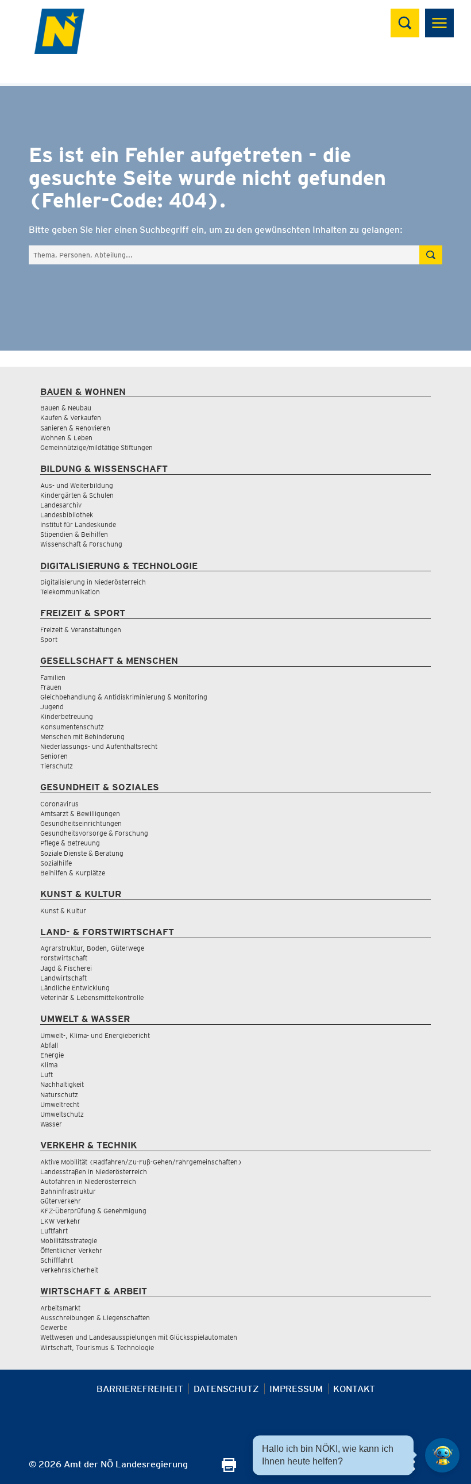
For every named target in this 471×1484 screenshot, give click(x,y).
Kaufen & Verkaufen (70, 417)
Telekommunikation (70, 591)
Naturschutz (59, 1094)
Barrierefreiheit (139, 1388)
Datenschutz (226, 1388)
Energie (52, 1055)
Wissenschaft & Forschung (81, 544)
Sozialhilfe (56, 863)
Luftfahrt (54, 1231)
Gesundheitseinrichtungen (81, 823)
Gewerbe (53, 1327)
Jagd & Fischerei (66, 968)
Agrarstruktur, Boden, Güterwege (92, 948)
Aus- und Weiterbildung (76, 485)
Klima (48, 1064)
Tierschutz (56, 766)
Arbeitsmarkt (60, 1308)
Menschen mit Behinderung (82, 736)
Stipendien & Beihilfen (74, 534)
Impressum (296, 1388)
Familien (52, 677)
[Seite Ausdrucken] (229, 1468)
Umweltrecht (59, 1104)
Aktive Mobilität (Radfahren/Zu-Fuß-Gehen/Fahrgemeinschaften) (141, 1162)
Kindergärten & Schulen (77, 495)
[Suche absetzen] (430, 254)
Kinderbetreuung (66, 716)
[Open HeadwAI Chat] (442, 1455)
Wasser (51, 1124)
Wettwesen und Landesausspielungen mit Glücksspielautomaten (138, 1337)
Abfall (49, 1045)
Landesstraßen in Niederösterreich (93, 1171)
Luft (46, 1074)
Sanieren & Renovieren (75, 428)
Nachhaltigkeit (62, 1084)
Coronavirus (59, 803)
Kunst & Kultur (63, 910)
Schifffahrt (56, 1260)
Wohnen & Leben (66, 437)
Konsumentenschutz (72, 726)
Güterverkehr (60, 1201)
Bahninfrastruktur (68, 1191)
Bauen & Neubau (65, 407)
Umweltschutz (62, 1114)
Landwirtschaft (63, 978)
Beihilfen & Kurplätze (72, 872)
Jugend (52, 706)
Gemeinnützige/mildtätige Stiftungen (96, 447)
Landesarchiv (61, 505)
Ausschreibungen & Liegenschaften (95, 1317)
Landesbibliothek (66, 514)
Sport (48, 639)
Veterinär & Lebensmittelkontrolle (92, 997)
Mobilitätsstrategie (68, 1240)
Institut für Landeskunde (78, 524)
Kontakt (354, 1388)
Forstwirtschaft (63, 958)
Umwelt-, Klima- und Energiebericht (95, 1035)
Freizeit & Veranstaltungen (80, 629)
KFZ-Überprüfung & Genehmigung (93, 1210)
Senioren (54, 756)
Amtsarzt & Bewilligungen (80, 813)
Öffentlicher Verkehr (71, 1250)
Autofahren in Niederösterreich (88, 1181)
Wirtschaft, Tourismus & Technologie (97, 1347)
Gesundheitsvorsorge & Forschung (94, 833)
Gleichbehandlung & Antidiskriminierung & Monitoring (123, 697)
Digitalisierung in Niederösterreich (93, 582)
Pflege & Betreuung (70, 843)
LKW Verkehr (60, 1221)
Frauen (50, 687)
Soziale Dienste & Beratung (81, 853)
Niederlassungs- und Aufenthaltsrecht (98, 746)
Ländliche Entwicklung (75, 987)
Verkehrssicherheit (69, 1270)
